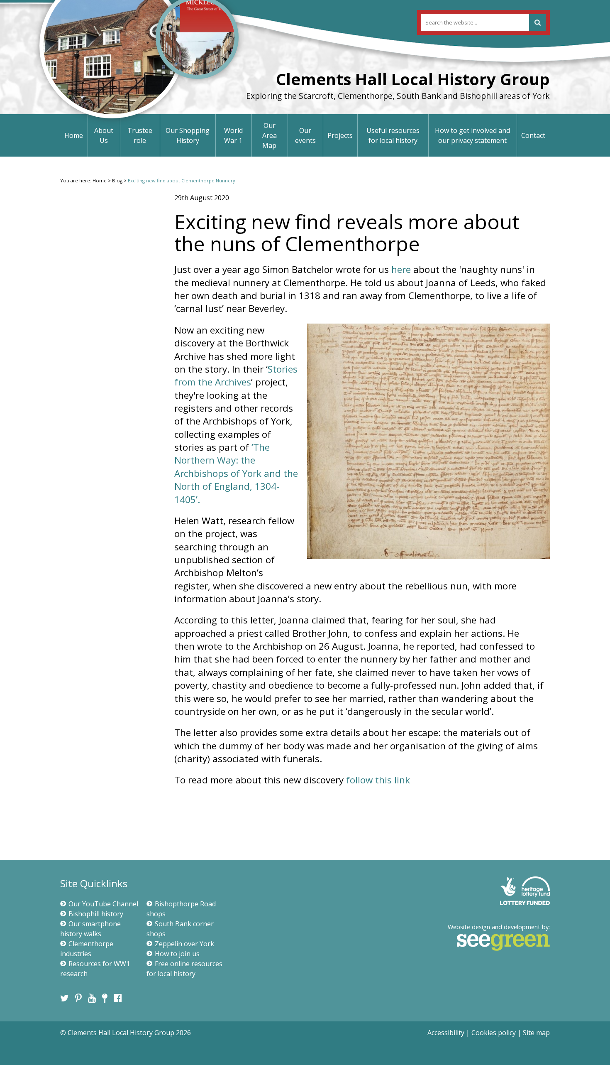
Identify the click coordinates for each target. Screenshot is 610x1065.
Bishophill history (95, 913)
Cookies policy (493, 1032)
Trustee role (139, 135)
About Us (103, 135)
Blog (117, 180)
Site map (536, 1032)
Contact (533, 135)
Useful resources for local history (393, 135)
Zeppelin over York (184, 943)
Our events (305, 135)
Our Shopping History (188, 135)
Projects (340, 135)
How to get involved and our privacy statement (472, 135)
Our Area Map (269, 135)
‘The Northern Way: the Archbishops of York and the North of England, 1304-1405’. (236, 473)
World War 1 (233, 135)
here (402, 269)
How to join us (177, 953)
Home (73, 135)
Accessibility (445, 1032)
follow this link (378, 779)
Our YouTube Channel (103, 903)
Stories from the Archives (236, 375)
